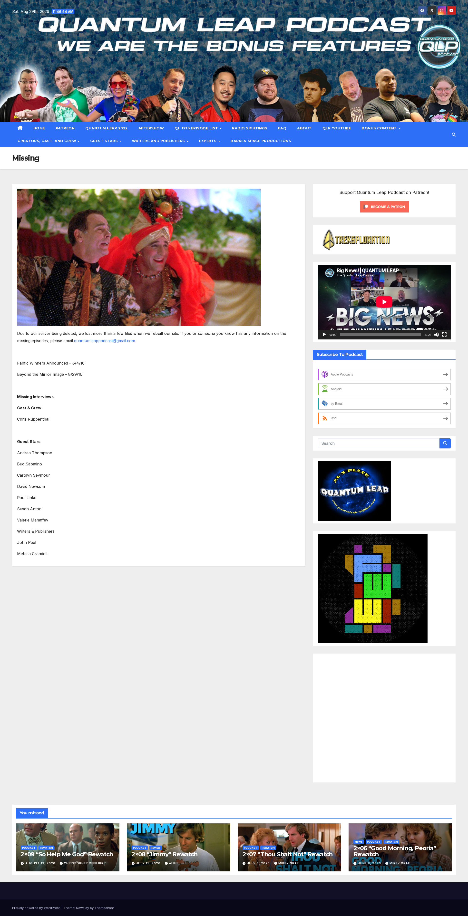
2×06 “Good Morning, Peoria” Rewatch (394, 851)
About (304, 128)
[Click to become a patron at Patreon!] (384, 206)
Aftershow (151, 128)
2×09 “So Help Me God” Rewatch (67, 854)
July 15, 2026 (148, 863)
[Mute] (436, 334)
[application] (384, 302)
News (358, 841)
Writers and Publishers (159, 141)
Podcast (28, 847)
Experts (208, 141)
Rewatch (46, 847)
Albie (173, 863)
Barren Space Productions (261, 141)
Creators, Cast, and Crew (47, 141)
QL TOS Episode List (197, 128)
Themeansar (104, 908)
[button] (454, 134)
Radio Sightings (249, 128)
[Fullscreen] (444, 334)
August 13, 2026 (40, 863)
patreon (65, 128)
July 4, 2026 (259, 863)
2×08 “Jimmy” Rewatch (165, 854)
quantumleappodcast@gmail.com (104, 340)
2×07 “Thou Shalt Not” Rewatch (288, 854)
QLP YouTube (336, 128)
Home (39, 128)
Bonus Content (380, 128)
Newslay (82, 908)
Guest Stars (104, 141)
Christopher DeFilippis (85, 863)
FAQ (282, 128)
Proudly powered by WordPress (36, 908)
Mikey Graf (288, 863)
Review (155, 847)
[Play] (324, 334)
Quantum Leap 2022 (106, 128)
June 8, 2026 (370, 863)
